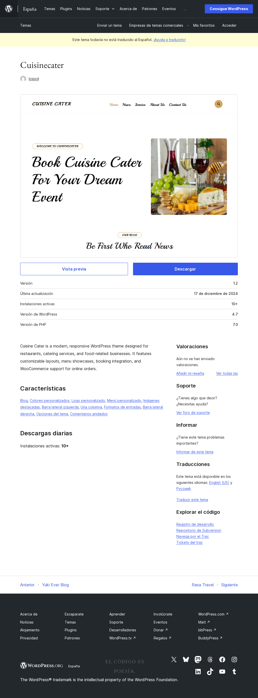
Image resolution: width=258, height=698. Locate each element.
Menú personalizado (124, 400)
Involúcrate (163, 614)
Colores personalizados (50, 400)
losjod (34, 78)
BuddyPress (210, 638)
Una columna (91, 407)
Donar (161, 630)
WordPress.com (213, 614)
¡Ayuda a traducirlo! (169, 39)
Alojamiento (30, 630)
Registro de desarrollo (195, 524)
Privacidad (29, 638)
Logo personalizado (88, 400)
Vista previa (74, 269)
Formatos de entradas (122, 407)
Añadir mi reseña (190, 373)
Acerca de (29, 614)
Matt (204, 622)
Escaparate (74, 614)
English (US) (219, 482)
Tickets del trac (189, 542)
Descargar (185, 269)
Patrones (72, 638)
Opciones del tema (52, 414)
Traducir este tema (192, 499)
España (74, 666)
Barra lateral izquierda (60, 407)
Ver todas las (227, 373)
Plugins (71, 630)
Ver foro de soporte (193, 412)
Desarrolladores (122, 630)
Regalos (163, 638)
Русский (183, 488)
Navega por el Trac (192, 536)
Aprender (117, 614)
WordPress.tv (122, 638)
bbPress (207, 630)
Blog (24, 400)
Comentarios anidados (89, 414)
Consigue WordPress (229, 9)
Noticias (27, 622)
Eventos (160, 622)
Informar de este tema (194, 452)
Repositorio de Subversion (198, 530)
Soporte (116, 622)
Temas (25, 25)
